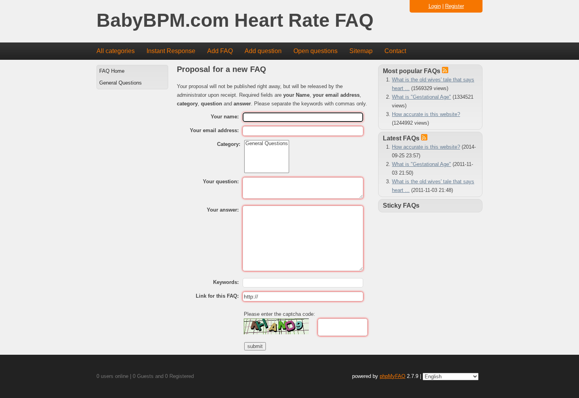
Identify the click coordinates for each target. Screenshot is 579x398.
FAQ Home (111, 71)
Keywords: (226, 282)
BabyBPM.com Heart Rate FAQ (234, 20)
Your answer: (223, 210)
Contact (395, 51)
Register (454, 6)
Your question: (221, 181)
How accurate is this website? (426, 114)
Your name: (225, 117)
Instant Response (171, 51)
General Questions (120, 83)
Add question (263, 51)
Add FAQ (220, 51)
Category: (228, 144)
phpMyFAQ (392, 376)
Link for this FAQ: (217, 296)
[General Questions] (267, 143)
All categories (115, 51)
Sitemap (361, 51)
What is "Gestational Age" (421, 97)
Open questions (315, 51)
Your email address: (214, 130)
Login (435, 6)
